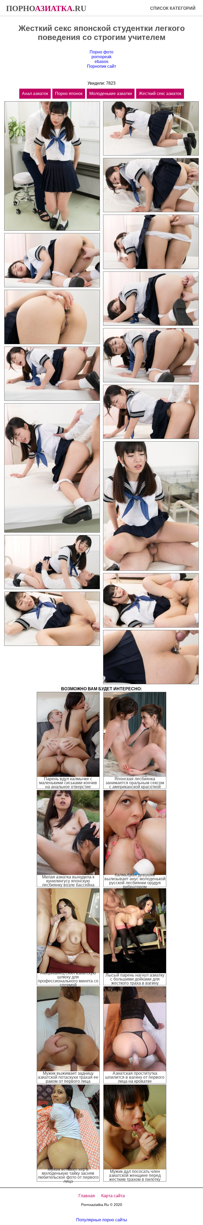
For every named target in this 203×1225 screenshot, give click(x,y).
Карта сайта (113, 1196)
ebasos (101, 61)
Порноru (46, 8)
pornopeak (101, 57)
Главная (87, 1196)
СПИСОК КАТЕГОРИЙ (173, 8)
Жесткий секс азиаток (160, 93)
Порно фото (101, 52)
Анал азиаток (35, 93)
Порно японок (68, 93)
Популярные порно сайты (101, 1220)
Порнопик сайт (101, 66)
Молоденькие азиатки (110, 93)
